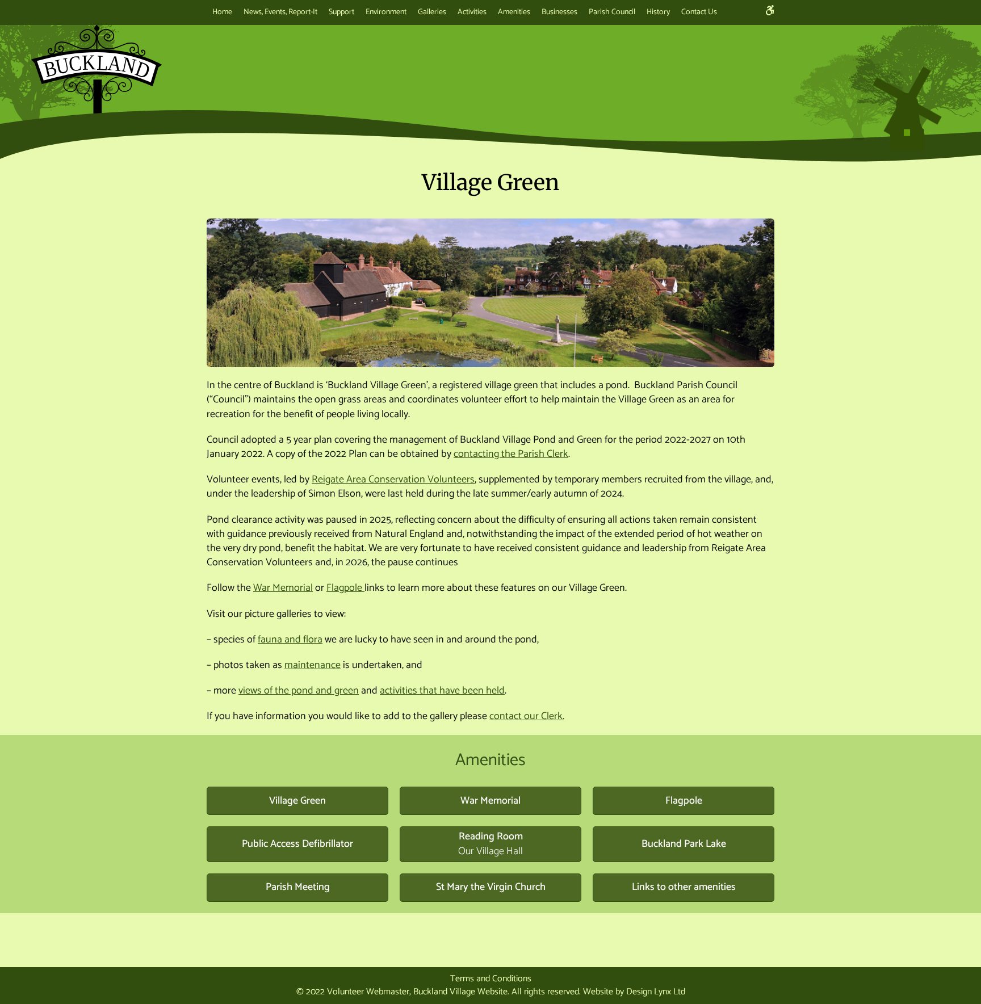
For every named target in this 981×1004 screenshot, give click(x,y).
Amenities (514, 12)
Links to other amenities (684, 887)
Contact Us (699, 12)
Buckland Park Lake (684, 843)
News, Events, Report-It (280, 12)
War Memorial (283, 587)
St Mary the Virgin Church (491, 887)
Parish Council (612, 12)
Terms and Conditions (490, 978)
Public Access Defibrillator (297, 843)
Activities (472, 12)
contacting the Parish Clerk (511, 454)
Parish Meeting (298, 887)
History (658, 12)
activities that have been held (442, 690)
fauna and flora (290, 639)
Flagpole (345, 587)
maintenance (312, 665)
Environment (386, 12)
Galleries (432, 12)
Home (222, 12)
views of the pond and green (298, 690)
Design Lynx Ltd (655, 991)
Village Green (297, 800)
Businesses (559, 12)
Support (341, 12)
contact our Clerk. (526, 716)
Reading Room (490, 844)
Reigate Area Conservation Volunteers (393, 479)
